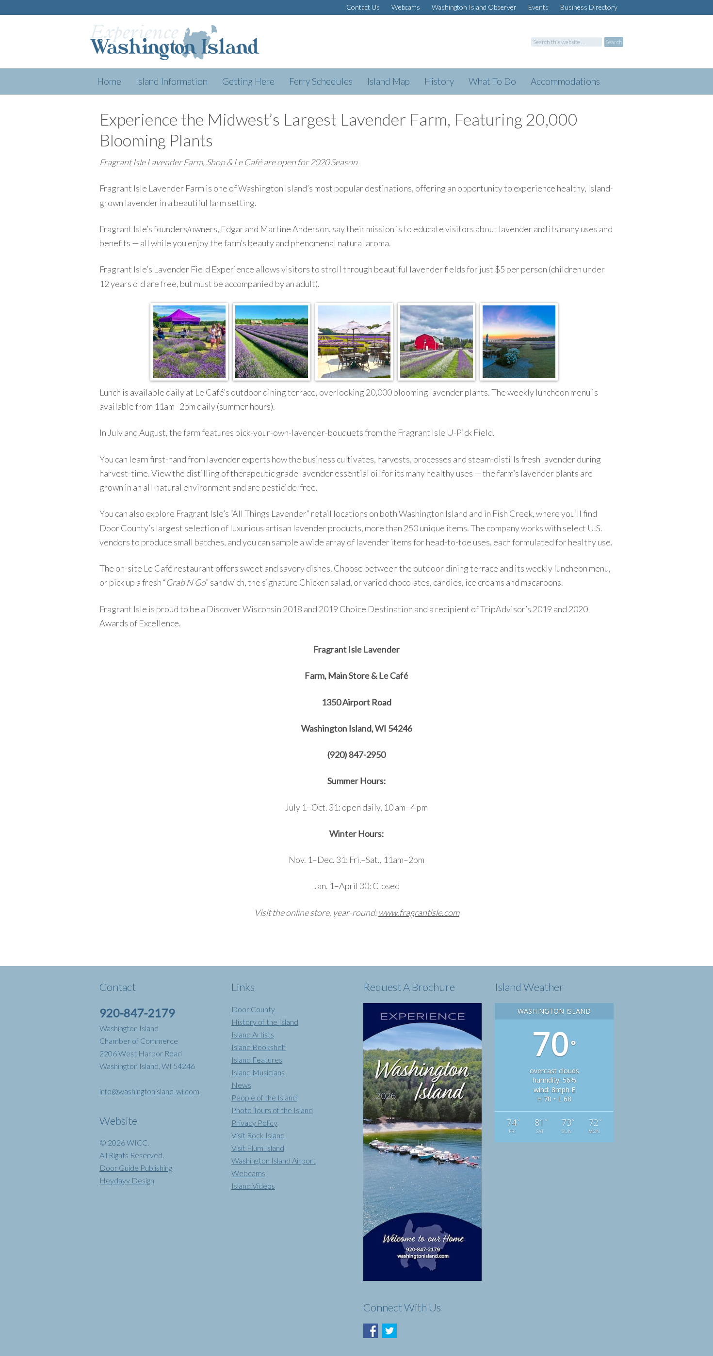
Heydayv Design (126, 1180)
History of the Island (264, 1021)
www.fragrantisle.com (418, 912)
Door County (253, 1009)
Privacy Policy (254, 1122)
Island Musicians (258, 1072)
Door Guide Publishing (135, 1167)
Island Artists (252, 1034)
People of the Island (264, 1097)
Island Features (256, 1059)
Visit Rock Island (258, 1135)
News (241, 1084)
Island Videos (253, 1185)
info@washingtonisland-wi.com (149, 1091)
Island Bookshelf (258, 1047)
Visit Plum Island (257, 1147)
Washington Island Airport (273, 1160)
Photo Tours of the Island (272, 1110)
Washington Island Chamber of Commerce (187, 46)
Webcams (248, 1173)
